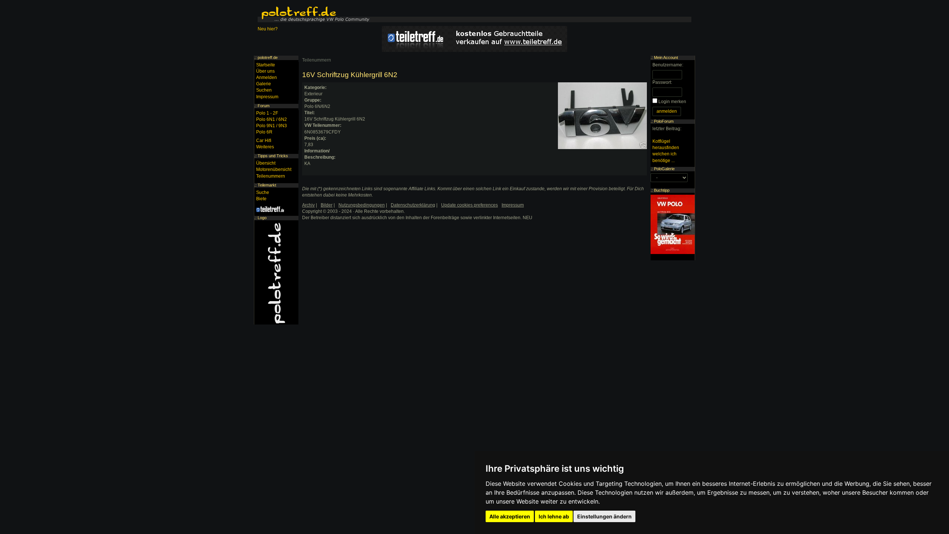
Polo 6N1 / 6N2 (271, 119)
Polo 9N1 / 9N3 (271, 125)
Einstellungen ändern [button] (604, 516)
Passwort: (662, 82)
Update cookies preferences (469, 205)
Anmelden (266, 77)
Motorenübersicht (273, 169)
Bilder (327, 205)
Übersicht (265, 163)
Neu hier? (268, 29)
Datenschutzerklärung (413, 205)
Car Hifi (263, 140)
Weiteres (265, 146)
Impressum (267, 96)
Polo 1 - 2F (267, 113)
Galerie (263, 83)
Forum (264, 105)
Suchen (264, 90)
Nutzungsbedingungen (361, 205)
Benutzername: (667, 64)
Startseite (265, 64)
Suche (262, 192)
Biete (261, 198)
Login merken (672, 101)
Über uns (265, 71)
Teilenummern (316, 60)
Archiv (308, 205)
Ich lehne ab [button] (554, 516)
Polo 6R (264, 132)
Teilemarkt (267, 185)
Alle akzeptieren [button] (509, 516)
